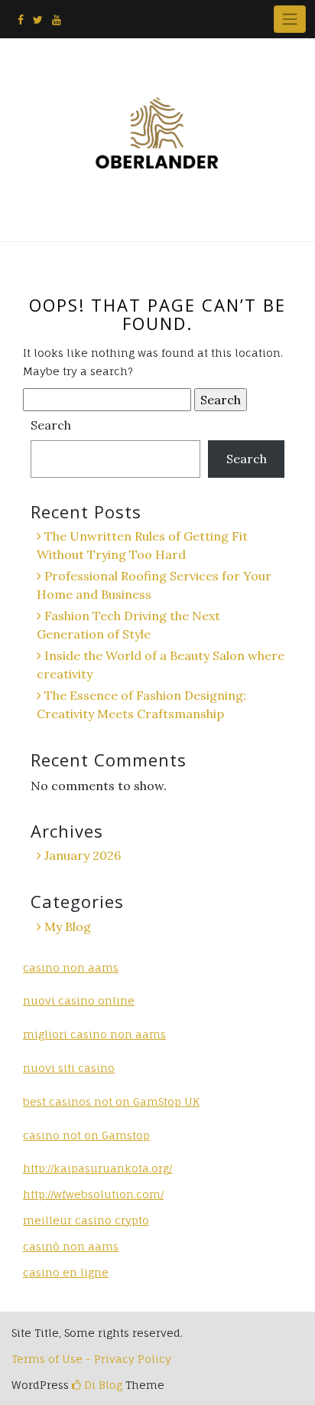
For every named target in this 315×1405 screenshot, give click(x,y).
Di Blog (101, 1384)
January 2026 (82, 855)
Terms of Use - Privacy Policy (91, 1358)
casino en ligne (66, 1272)
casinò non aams (71, 1246)
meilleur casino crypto (86, 1220)
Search (51, 425)
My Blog (67, 926)
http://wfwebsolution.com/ (93, 1194)
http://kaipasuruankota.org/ (97, 1168)
